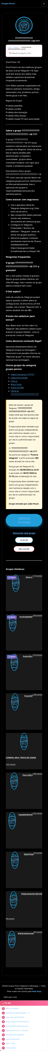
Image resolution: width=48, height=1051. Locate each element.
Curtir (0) (24, 540)
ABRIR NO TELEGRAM (24, 520)
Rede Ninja (36, 991)
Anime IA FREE (17, 387)
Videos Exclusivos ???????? (22, 374)
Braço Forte (16, 384)
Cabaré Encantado (19, 377)
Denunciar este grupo (24, 533)
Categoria (16, 47)
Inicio (9, 47)
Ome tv (14, 381)
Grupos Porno (8, 3)
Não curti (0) (24, 549)
